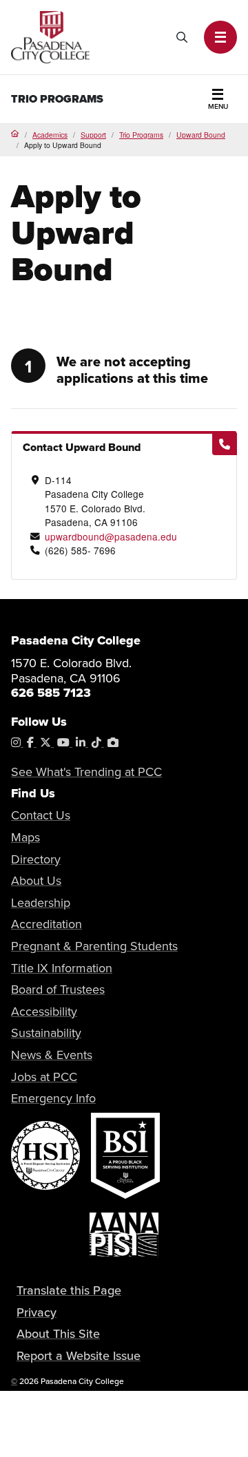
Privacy (36, 1312)
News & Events (51, 1054)
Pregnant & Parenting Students (94, 945)
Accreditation (46, 923)
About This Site (58, 1333)
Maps (25, 837)
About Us (36, 880)
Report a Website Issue (79, 1355)
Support (93, 134)
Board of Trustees (58, 989)
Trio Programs (141, 134)
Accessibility (44, 1011)
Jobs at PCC (44, 1076)
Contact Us (40, 815)
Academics (50, 134)
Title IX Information (61, 967)
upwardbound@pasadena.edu (111, 536)
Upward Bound (200, 134)
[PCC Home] (50, 35)
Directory (36, 859)
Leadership (40, 902)
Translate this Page (69, 1290)
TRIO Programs (57, 99)
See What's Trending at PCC (86, 771)
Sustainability (46, 1032)
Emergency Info (53, 1098)
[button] (220, 37)
